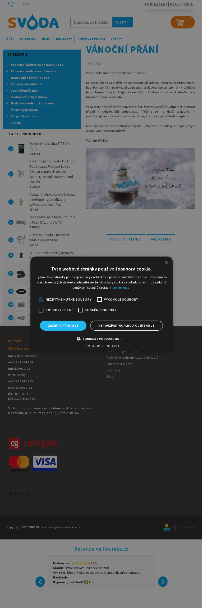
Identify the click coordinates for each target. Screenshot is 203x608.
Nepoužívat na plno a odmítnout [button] (126, 325)
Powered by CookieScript (101, 346)
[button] (101, 338)
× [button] (166, 262)
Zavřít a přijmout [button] (63, 325)
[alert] (101, 304)
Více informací (120, 287)
